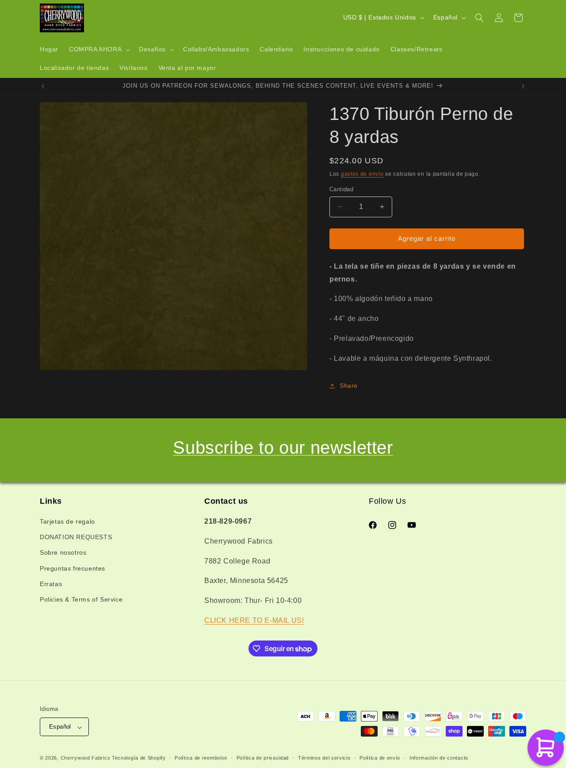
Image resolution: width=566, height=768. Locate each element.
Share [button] (349, 385)
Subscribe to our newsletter (283, 447)
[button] (99, 49)
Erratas (51, 583)
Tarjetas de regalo (67, 521)
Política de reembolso (201, 757)
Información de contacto (438, 757)
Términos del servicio (324, 757)
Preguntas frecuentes (72, 568)
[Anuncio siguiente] (523, 86)
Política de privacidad (263, 757)
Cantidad (341, 189)
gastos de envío (362, 174)
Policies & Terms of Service (81, 599)
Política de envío (379, 757)
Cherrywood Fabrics (86, 758)
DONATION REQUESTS (76, 537)
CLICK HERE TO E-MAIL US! (254, 620)
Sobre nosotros (63, 552)
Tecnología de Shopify (139, 758)
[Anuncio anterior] (43, 86)
